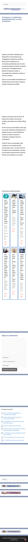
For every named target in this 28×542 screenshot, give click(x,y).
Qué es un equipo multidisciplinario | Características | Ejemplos (12, 413)
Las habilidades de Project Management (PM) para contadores (14, 433)
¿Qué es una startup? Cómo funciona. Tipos (14, 437)
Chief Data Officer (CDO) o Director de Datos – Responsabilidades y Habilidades (15, 429)
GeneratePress (14, 539)
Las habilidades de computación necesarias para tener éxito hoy (22, 213)
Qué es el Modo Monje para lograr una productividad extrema (13, 418)
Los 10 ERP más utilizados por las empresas (14, 440)
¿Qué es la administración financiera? (14, 207)
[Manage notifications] (25, 540)
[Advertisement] (14, 39)
